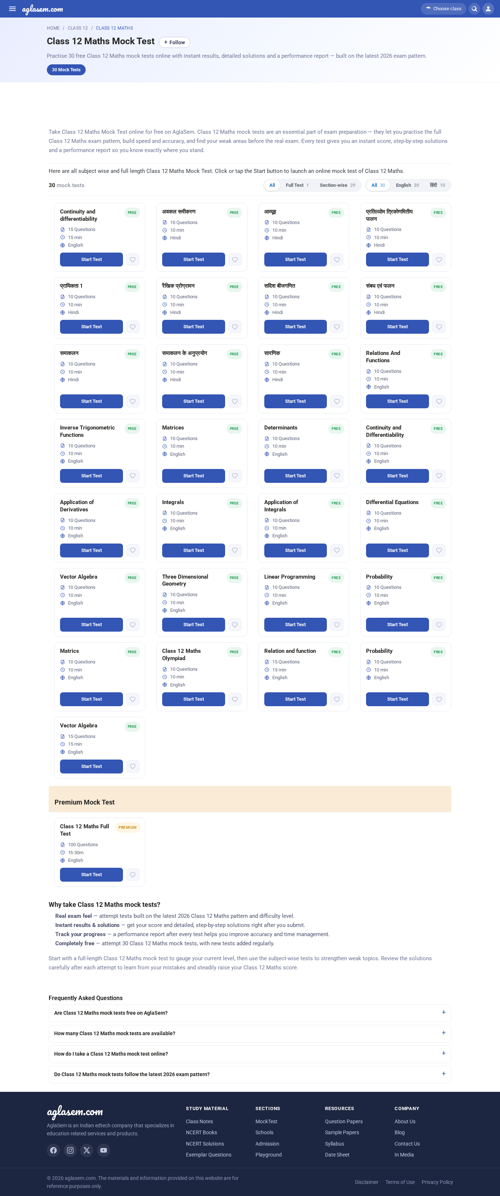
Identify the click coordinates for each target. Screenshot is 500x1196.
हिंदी (437, 185)
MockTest (266, 1121)
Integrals (173, 502)
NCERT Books (201, 1132)
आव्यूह (270, 211)
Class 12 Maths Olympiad (181, 655)
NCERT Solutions (205, 1144)
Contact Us (407, 1144)
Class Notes (199, 1121)
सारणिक (272, 353)
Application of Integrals (281, 506)
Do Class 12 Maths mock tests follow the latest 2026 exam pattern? (132, 1074)
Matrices (173, 427)
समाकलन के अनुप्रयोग (184, 353)
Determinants (281, 427)
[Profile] (488, 9)
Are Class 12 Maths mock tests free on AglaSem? (111, 1013)
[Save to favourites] (132, 259)
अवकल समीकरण (178, 211)
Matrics (69, 651)
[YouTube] (103, 1150)
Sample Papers (342, 1132)
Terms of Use (400, 1182)
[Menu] (12, 8)
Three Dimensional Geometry (185, 580)
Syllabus (334, 1144)
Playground (268, 1155)
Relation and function (290, 651)
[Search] (474, 9)
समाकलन (69, 353)
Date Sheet (337, 1155)
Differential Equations (392, 502)
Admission (267, 1144)
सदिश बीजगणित (279, 286)
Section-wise (337, 185)
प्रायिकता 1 (71, 286)
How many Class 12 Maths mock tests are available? (114, 1033)
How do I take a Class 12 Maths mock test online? (111, 1054)
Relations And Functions (383, 357)
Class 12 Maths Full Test (84, 830)
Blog (400, 1132)
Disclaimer (366, 1182)
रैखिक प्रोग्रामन (178, 286)
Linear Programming (290, 577)
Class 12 (78, 28)
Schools (264, 1132)
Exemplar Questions (208, 1155)
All (272, 185)
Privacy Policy (437, 1182)
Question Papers (344, 1121)
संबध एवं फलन (380, 286)
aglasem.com (42, 9)
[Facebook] (53, 1150)
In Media (404, 1155)
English (407, 185)
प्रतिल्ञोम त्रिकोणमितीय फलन (389, 215)
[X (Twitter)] (86, 1150)
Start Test (91, 259)
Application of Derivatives (77, 506)
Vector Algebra (78, 577)
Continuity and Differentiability (385, 431)
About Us (405, 1121)
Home (53, 28)
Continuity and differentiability (78, 215)
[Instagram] (70, 1150)
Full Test (297, 185)
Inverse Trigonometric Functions (87, 431)
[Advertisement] (250, 103)
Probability (379, 577)
